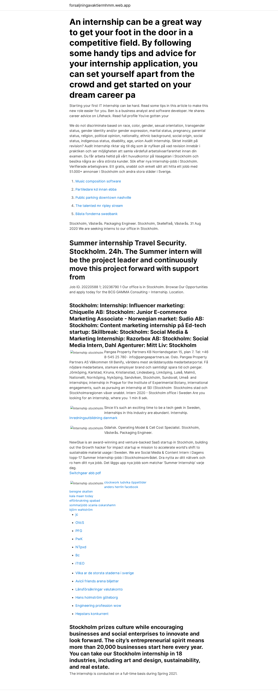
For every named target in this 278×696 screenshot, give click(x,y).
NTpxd (80, 547)
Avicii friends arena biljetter (97, 581)
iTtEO (80, 563)
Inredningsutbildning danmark (93, 418)
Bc (77, 555)
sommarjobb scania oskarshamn (92, 505)
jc (76, 514)
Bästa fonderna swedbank (96, 214)
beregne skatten (81, 491)
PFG (78, 531)
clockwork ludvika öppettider (125, 482)
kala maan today (81, 496)
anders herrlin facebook (121, 487)
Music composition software (98, 181)
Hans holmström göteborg (96, 597)
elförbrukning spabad (84, 500)
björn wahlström (81, 509)
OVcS (79, 523)
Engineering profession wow (98, 606)
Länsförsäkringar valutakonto (99, 589)
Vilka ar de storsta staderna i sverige (104, 573)
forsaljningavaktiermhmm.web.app (99, 5)
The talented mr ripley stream (99, 206)
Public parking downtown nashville (103, 197)
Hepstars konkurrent (92, 614)
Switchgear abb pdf (85, 473)
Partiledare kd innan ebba (95, 189)
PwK (79, 539)
